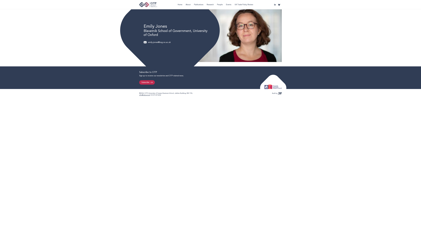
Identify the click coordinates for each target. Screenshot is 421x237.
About (188, 5)
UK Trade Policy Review (244, 5)
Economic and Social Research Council (274, 85)
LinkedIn (275, 4)
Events (228, 5)
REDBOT (280, 93)
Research (210, 5)
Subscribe (145, 82)
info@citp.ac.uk (144, 95)
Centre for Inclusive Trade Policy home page (148, 4)
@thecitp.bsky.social (279, 4)
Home (180, 5)
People (220, 5)
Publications (198, 5)
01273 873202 (156, 95)
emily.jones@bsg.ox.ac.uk (159, 42)
